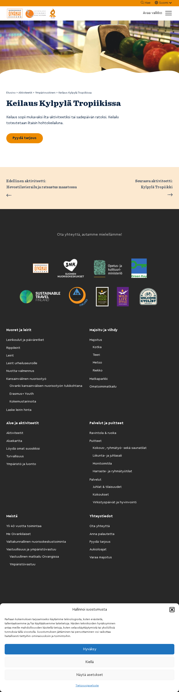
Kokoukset (101, 494)
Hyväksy (89, 649)
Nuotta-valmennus (20, 371)
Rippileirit (13, 347)
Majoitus (96, 340)
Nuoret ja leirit (18, 330)
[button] (172, 609)
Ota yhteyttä (100, 526)
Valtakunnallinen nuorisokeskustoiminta (36, 541)
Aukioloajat (98, 549)
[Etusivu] (31, 13)
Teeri (96, 354)
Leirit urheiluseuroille (21, 363)
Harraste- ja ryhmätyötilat (112, 471)
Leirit (10, 355)
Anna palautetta (102, 534)
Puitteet (96, 441)
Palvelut (95, 479)
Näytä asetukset (89, 675)
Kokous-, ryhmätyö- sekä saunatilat (120, 448)
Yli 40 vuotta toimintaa (23, 526)
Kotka (97, 347)
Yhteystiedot (101, 516)
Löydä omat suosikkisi (23, 448)
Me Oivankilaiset (18, 534)
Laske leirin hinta (18, 410)
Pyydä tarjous (24, 138)
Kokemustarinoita (23, 401)
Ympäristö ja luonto (21, 464)
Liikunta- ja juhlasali (107, 455)
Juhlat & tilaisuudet (107, 487)
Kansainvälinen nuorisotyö (26, 379)
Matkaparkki (99, 379)
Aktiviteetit (14, 433)
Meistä (11, 516)
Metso (97, 362)
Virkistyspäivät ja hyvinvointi (115, 502)
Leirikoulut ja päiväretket (25, 340)
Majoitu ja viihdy (103, 330)
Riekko (98, 370)
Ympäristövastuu (22, 564)
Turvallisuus (15, 456)
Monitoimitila (102, 463)
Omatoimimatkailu (103, 386)
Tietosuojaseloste (87, 685)
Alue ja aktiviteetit (22, 423)
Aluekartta (14, 441)
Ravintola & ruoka (103, 433)
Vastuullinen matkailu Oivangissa (34, 556)
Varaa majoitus (101, 557)
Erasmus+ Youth (22, 393)
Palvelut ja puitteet (107, 423)
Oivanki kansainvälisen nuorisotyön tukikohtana (46, 386)
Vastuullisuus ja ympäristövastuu (31, 549)
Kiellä (89, 662)
